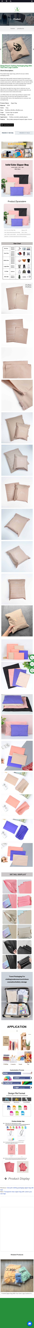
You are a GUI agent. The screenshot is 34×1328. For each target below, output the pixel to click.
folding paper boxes (5, 1323)
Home (13, 28)
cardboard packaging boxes (18, 1321)
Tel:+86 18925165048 (8, 1311)
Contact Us (17, 1300)
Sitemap (8, 1321)
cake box (13, 1323)
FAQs (23, 1300)
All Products (8, 1324)
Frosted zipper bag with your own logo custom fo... (17, 1293)
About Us (5, 1300)
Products (20, 28)
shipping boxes (21, 1323)
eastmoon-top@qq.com (9, 1306)
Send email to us (8, 125)
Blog (11, 1300)
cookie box (29, 1321)
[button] (2, 1277)
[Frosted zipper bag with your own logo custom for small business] (17, 1275)
